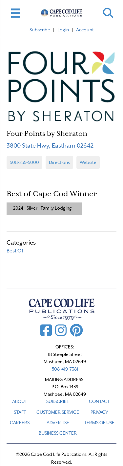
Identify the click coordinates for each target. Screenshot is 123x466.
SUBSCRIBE (57, 401)
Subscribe (40, 29)
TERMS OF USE (99, 422)
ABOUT (19, 401)
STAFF (20, 412)
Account (85, 29)
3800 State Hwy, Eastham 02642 (50, 145)
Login (63, 29)
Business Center (58, 433)
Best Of (15, 251)
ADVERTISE (58, 422)
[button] (108, 13)
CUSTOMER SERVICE (57, 412)
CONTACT (99, 401)
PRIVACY (99, 412)
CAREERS (20, 422)
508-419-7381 (65, 369)
